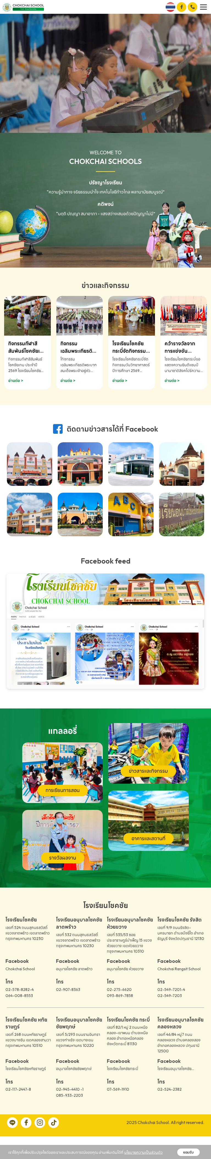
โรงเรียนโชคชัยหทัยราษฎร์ (25, 1068)
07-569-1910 (118, 1089)
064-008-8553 (19, 995)
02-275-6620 (119, 989)
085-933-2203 (69, 1095)
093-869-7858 (120, 995)
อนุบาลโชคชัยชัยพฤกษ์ (73, 1068)
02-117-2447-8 (18, 1089)
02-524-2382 (169, 1089)
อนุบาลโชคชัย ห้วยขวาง (125, 968)
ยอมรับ (188, 1152)
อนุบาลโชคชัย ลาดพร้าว (74, 968)
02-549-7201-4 (171, 989)
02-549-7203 (169, 995)
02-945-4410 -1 (70, 1089)
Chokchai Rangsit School (179, 968)
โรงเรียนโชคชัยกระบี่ (122, 1068)
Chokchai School (20, 968)
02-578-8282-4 (19, 989)
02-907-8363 (68, 989)
